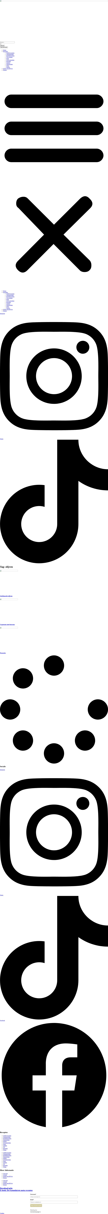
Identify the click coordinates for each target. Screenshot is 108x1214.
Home (4, 50)
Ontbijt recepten (10, 53)
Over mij (5, 1173)
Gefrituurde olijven (6, 596)
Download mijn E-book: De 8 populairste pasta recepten (16, 1189)
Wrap (7, 65)
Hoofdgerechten (10, 55)
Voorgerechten (10, 54)
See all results (4, 47)
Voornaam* (33, 1194)
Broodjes (8, 61)
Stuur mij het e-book (36, 1205)
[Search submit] (0, 44)
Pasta (7, 58)
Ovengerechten (7, 1143)
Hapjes (8, 67)
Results (2, 45)
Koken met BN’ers (8, 68)
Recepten (5, 51)
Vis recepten (9, 57)
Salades (8, 63)
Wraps (4, 1150)
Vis (4, 1147)
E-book (5, 1175)
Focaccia (3, 653)
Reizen (5, 70)
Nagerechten (9, 64)
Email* (32, 1199)
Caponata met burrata (7, 624)
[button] (54, 180)
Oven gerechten (10, 60)
